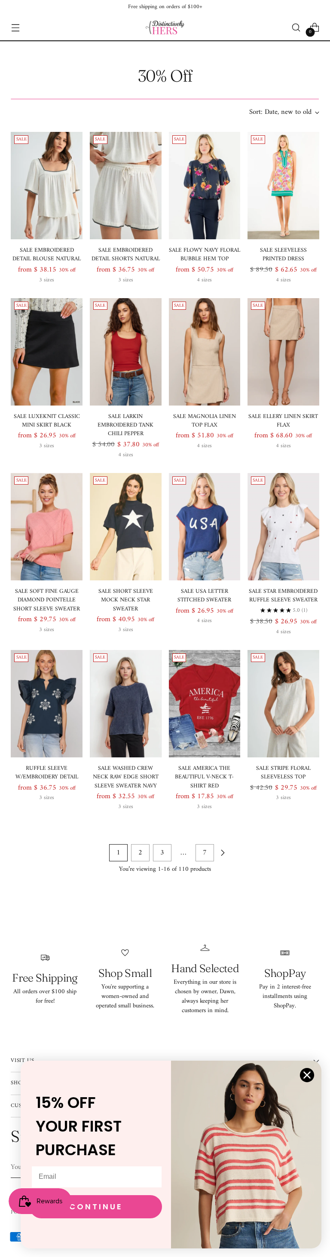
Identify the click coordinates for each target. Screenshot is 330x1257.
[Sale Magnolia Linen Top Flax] (205, 352)
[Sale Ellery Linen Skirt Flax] (283, 352)
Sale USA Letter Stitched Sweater (204, 595)
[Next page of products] (222, 852)
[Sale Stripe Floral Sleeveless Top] (283, 703)
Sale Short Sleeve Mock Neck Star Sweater (125, 600)
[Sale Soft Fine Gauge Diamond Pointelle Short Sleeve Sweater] (46, 526)
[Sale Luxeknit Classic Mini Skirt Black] (46, 352)
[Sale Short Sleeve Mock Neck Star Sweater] (126, 526)
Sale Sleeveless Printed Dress (283, 254)
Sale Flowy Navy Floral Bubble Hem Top (204, 254)
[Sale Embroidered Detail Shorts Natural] (126, 185)
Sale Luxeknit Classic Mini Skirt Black (47, 421)
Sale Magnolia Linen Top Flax (204, 421)
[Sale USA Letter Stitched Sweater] (205, 526)
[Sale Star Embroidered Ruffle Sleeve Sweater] (283, 526)
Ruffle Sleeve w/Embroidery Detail (46, 772)
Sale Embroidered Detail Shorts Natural (126, 254)
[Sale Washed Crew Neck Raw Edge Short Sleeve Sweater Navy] (126, 703)
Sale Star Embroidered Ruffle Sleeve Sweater (283, 595)
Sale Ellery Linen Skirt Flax (283, 421)
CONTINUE (96, 1206)
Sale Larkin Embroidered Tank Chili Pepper (125, 425)
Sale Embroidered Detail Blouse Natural (46, 254)
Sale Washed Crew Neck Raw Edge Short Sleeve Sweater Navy (126, 777)
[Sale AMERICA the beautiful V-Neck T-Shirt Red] (205, 703)
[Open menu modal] (15, 28)
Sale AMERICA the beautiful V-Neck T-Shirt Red (204, 777)
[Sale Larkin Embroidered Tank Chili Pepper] (126, 352)
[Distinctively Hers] (165, 27)
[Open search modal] (296, 28)
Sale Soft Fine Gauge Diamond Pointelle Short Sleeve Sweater (46, 600)
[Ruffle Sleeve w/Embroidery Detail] (46, 703)
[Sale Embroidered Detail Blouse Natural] (46, 185)
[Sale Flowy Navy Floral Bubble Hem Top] (205, 185)
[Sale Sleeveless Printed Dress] (283, 185)
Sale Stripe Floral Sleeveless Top (283, 772)
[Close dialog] (307, 1075)
